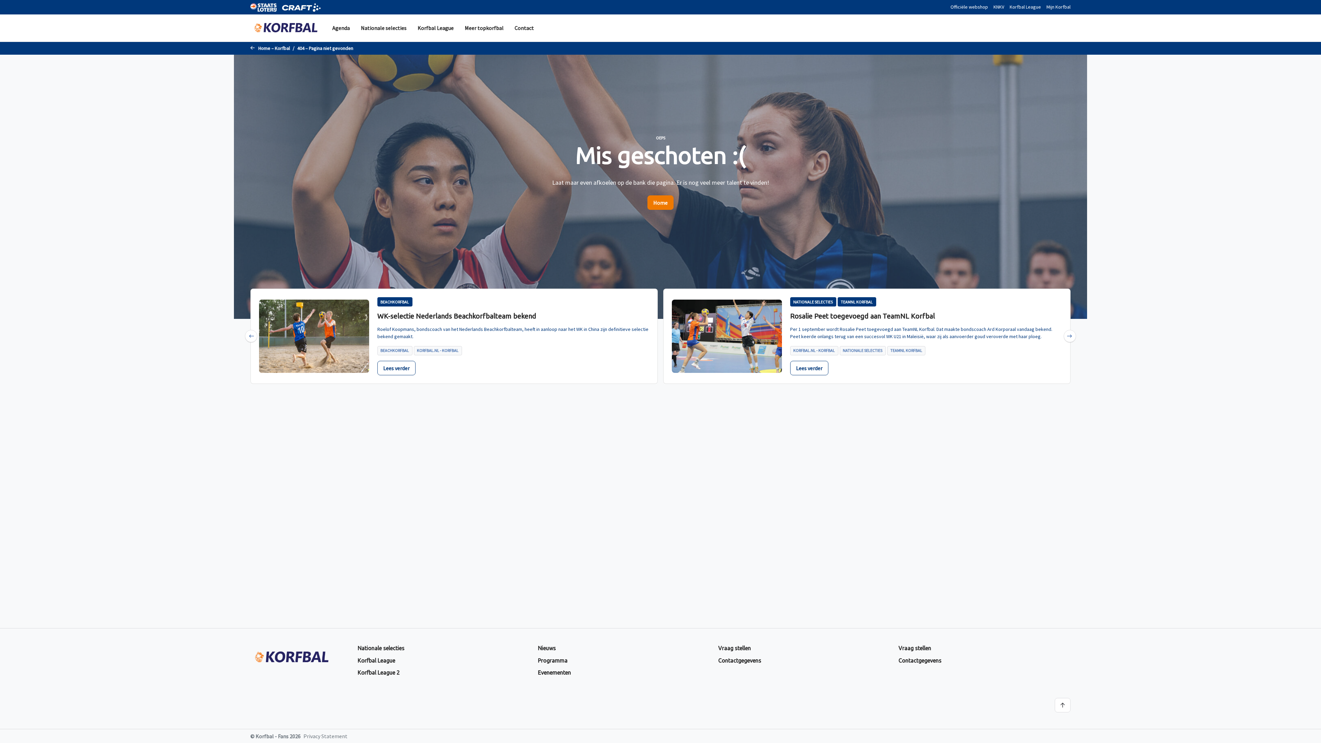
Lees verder (396, 368)
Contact (524, 27)
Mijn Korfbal (1058, 7)
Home (660, 202)
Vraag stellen (734, 648)
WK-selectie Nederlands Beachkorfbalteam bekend (456, 316)
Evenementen (554, 672)
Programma (553, 660)
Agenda (341, 27)
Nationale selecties (384, 27)
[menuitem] (341, 28)
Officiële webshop (969, 7)
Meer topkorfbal (484, 27)
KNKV (999, 7)
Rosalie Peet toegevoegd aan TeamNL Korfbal (862, 316)
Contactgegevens (739, 660)
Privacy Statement (325, 736)
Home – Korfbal (274, 48)
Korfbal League (1025, 7)
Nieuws (547, 648)
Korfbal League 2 (379, 672)
